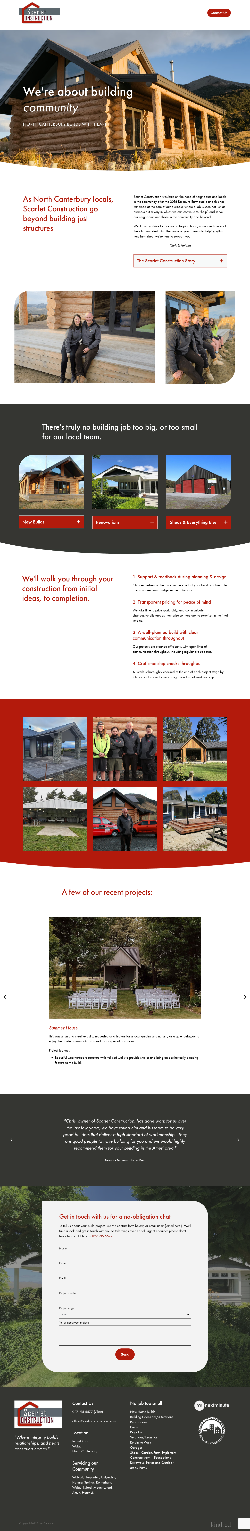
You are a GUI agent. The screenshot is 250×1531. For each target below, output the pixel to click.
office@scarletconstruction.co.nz (94, 1421)
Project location (68, 1293)
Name (63, 1248)
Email (62, 1278)
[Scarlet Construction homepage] (40, 13)
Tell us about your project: (74, 1322)
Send (125, 1354)
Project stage (66, 1308)
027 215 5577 (102, 1236)
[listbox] (125, 1315)
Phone (62, 1263)
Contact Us (219, 12)
